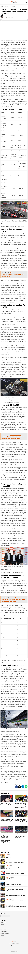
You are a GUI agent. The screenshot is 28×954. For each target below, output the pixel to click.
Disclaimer (3, 928)
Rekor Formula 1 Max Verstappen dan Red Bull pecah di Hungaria (6, 805)
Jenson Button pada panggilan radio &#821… (15, 867)
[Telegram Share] (22, 786)
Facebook (15, 945)
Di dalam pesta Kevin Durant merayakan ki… (16, 906)
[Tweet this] (19, 786)
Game (7, 854)
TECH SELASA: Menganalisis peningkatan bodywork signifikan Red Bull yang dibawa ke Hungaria (21, 805)
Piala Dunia (8, 887)
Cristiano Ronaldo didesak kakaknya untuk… (14, 890)
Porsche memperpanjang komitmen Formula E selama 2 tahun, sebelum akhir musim (21, 835)
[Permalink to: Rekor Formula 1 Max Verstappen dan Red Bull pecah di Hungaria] (7, 798)
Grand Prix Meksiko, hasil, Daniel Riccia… (16, 901)
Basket (7, 860)
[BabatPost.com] (14, 2)
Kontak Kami (3, 922)
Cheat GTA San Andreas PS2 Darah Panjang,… (14, 856)
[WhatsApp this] (26, 786)
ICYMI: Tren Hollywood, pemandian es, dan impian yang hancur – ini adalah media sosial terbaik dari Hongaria (21, 820)
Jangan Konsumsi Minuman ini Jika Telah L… (16, 895)
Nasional (7, 877)
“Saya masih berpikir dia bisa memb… (15, 862)
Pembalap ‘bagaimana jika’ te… (13, 884)
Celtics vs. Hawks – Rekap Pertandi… (15, 873)
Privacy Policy (3, 929)
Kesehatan (8, 894)
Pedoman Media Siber (5, 933)
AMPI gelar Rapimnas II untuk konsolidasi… (16, 878)
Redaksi (2, 926)
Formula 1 (8, 865)
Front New (2, 935)
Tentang (2, 924)
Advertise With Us (4, 931)
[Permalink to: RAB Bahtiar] (2, 16)
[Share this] (16, 786)
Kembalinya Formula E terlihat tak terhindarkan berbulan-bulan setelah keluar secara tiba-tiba (7, 819)
